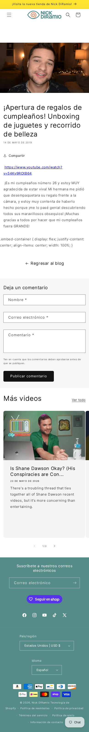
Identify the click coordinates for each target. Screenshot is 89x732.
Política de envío (63, 715)
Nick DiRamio (41, 702)
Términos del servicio (33, 715)
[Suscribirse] (75, 582)
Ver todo (79, 400)
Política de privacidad (69, 708)
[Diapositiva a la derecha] (55, 546)
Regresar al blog (47, 263)
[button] (9, 15)
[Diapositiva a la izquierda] (34, 546)
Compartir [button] (17, 155)
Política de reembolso (35, 708)
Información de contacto (46, 722)
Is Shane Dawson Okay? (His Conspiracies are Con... (42, 471)
